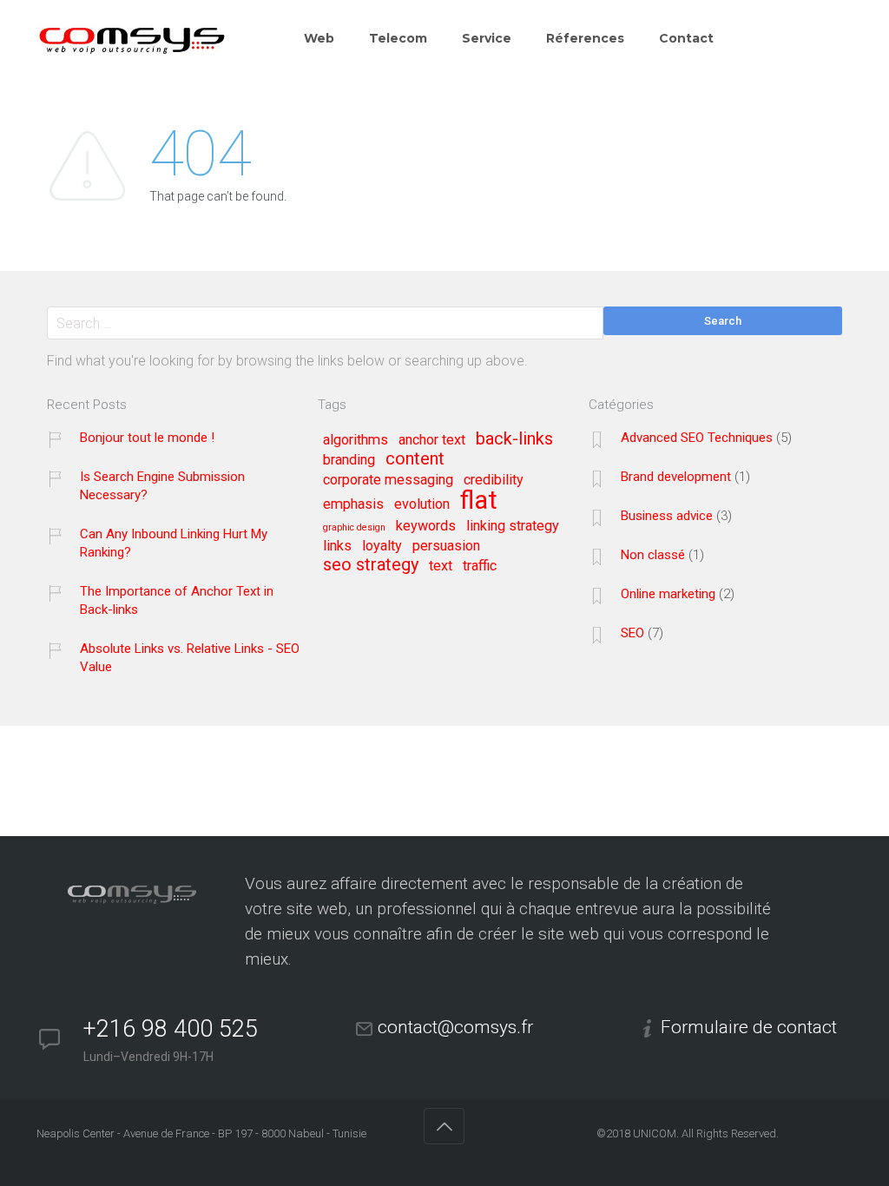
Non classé (653, 555)
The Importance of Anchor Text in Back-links (176, 600)
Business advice (667, 516)
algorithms (355, 440)
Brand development (676, 476)
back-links (514, 439)
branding (349, 460)
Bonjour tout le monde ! (147, 437)
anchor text (431, 440)
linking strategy (512, 526)
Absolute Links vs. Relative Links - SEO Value (190, 658)
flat (478, 501)
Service (486, 38)
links (337, 546)
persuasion (446, 546)
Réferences (585, 38)
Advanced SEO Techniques (697, 437)
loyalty (382, 546)
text (440, 566)
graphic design (354, 528)
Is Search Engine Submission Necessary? (162, 486)
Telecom (398, 38)
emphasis (353, 504)
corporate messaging (388, 480)
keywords (426, 526)
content (414, 459)
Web (319, 38)
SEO (632, 633)
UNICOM (654, 1133)
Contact (686, 38)
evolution (422, 504)
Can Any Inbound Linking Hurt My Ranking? (173, 543)
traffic (480, 566)
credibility (494, 480)
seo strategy (370, 565)
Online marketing (668, 594)
